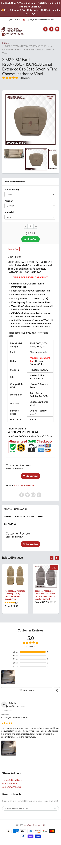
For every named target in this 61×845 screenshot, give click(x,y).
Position (8, 200)
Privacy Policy (9, 783)
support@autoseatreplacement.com (40, 20)
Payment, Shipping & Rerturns (19, 516)
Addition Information (16, 509)
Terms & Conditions (12, 779)
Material (9, 212)
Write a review (30, 475)
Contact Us (10, 524)
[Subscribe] (55, 808)
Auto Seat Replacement (34, 825)
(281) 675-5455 (15, 20)
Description (13, 249)
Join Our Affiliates (11, 786)
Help (40, 516)
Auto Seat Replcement (24, 485)
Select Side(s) (11, 189)
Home (5, 42)
